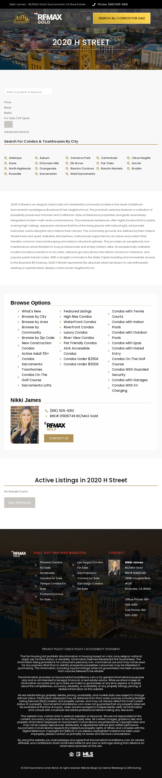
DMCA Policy (74, 649)
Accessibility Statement (103, 649)
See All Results (19, 502)
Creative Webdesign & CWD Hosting (121, 768)
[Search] (8, 124)
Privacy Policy (52, 649)
